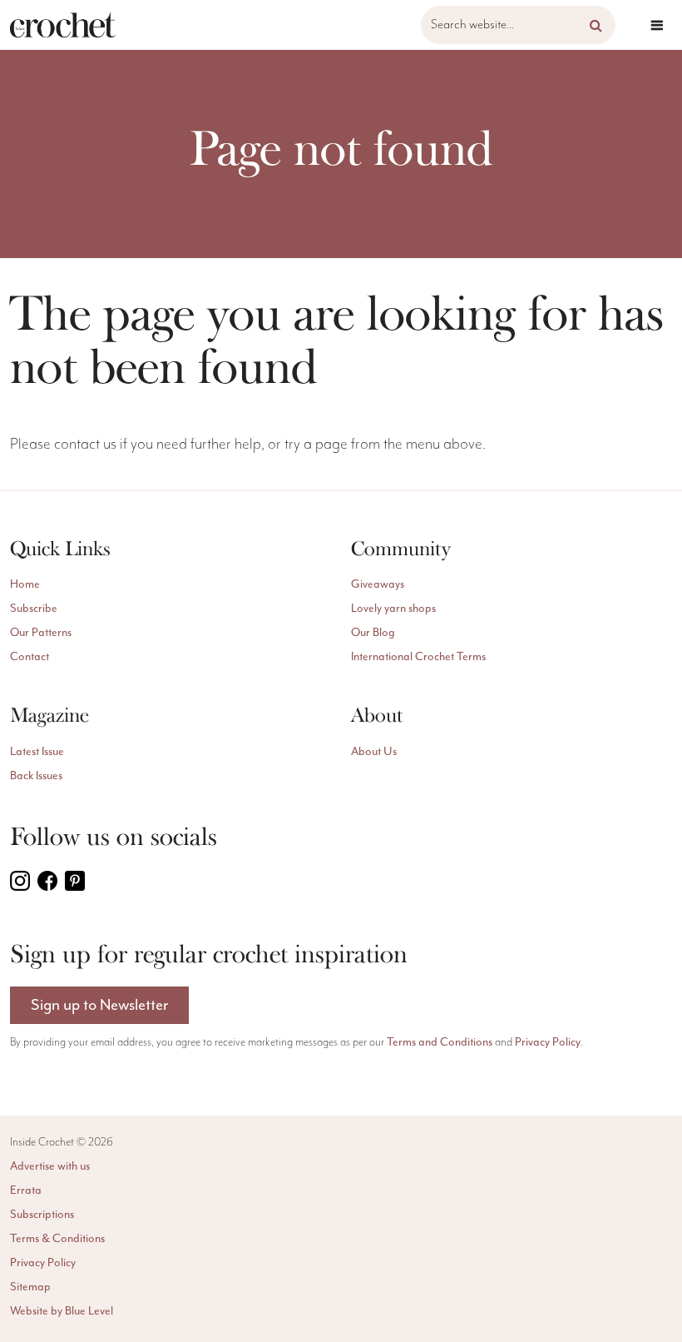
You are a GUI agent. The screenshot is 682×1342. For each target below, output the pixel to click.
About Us (374, 751)
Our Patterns (41, 632)
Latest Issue (37, 751)
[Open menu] (657, 25)
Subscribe (33, 608)
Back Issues (36, 775)
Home (25, 584)
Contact (29, 656)
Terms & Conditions (57, 1238)
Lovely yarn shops (393, 608)
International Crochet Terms (418, 656)
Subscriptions (42, 1214)
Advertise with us (50, 1166)
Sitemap (30, 1287)
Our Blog (373, 632)
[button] (596, 25)
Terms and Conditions (439, 1042)
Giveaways (377, 584)
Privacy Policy (548, 1042)
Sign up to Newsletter (99, 1005)
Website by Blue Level (61, 1311)
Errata (26, 1190)
